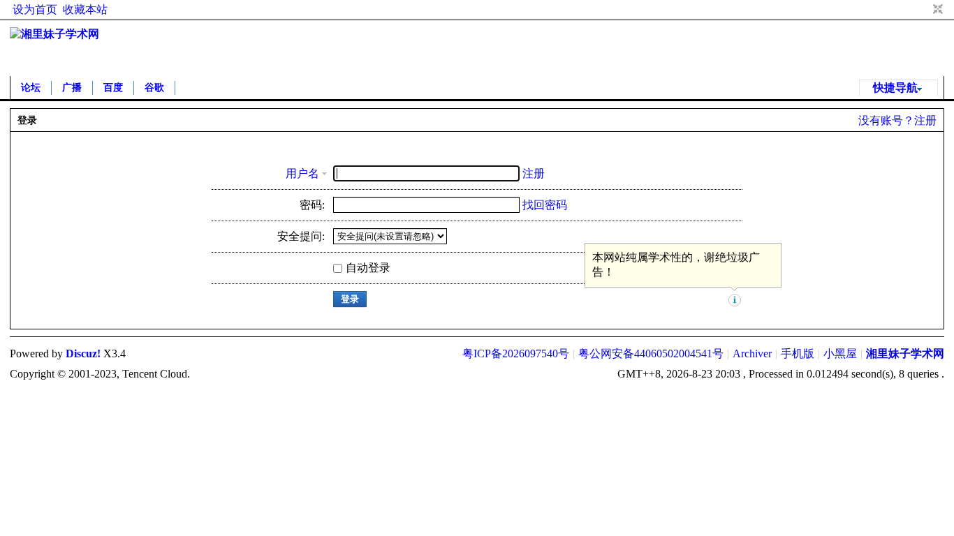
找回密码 (544, 205)
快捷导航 (895, 88)
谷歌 (154, 87)
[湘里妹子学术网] (54, 34)
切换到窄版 (936, 9)
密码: (312, 205)
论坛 (31, 87)
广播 (72, 87)
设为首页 (35, 9)
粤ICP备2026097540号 (515, 353)
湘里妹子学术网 (905, 353)
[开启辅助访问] (924, 9)
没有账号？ (886, 120)
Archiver (752, 353)
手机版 (797, 353)
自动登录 (368, 268)
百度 (113, 87)
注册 (925, 120)
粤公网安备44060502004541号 (651, 353)
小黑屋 (840, 353)
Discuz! (83, 353)
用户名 (302, 173)
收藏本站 (85, 9)
